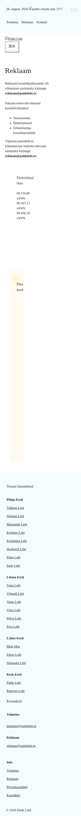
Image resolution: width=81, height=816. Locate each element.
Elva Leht (13, 626)
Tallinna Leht (15, 508)
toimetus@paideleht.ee (21, 726)
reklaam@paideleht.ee (21, 746)
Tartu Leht (13, 585)
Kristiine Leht (16, 532)
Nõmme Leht (15, 516)
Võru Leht (13, 610)
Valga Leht (14, 602)
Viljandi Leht (15, 593)
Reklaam (27, 22)
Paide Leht (14, 682)
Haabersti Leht (16, 549)
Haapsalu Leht (16, 663)
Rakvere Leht (16, 691)
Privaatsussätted (17, 787)
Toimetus (12, 22)
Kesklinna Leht (17, 541)
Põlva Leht (14, 618)
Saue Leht (13, 565)
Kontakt (42, 22)
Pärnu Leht (14, 654)
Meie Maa (13, 646)
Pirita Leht (13, 557)
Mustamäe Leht (17, 524)
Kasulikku (13, 795)
